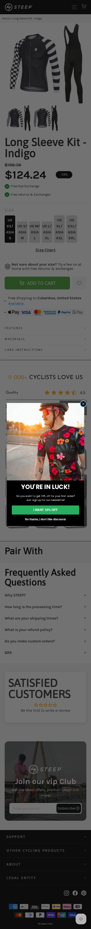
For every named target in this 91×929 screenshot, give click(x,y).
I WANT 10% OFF (45, 510)
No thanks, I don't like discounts (45, 519)
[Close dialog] (83, 404)
